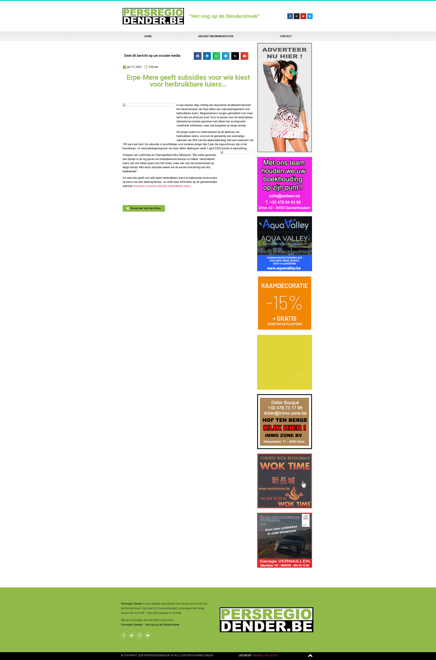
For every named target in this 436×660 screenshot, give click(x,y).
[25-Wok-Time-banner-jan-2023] (284, 507)
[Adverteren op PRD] (284, 566)
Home (148, 36)
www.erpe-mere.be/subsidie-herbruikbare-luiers (162, 186)
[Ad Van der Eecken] (284, 151)
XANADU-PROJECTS (265, 655)
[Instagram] (297, 16)
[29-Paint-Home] (284, 329)
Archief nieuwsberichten (215, 36)
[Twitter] (310, 16)
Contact (286, 36)
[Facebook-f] (290, 16)
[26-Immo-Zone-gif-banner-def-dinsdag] (284, 448)
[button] (197, 56)
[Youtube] (303, 16)
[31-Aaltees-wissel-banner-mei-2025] (284, 211)
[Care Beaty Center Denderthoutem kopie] (284, 270)
